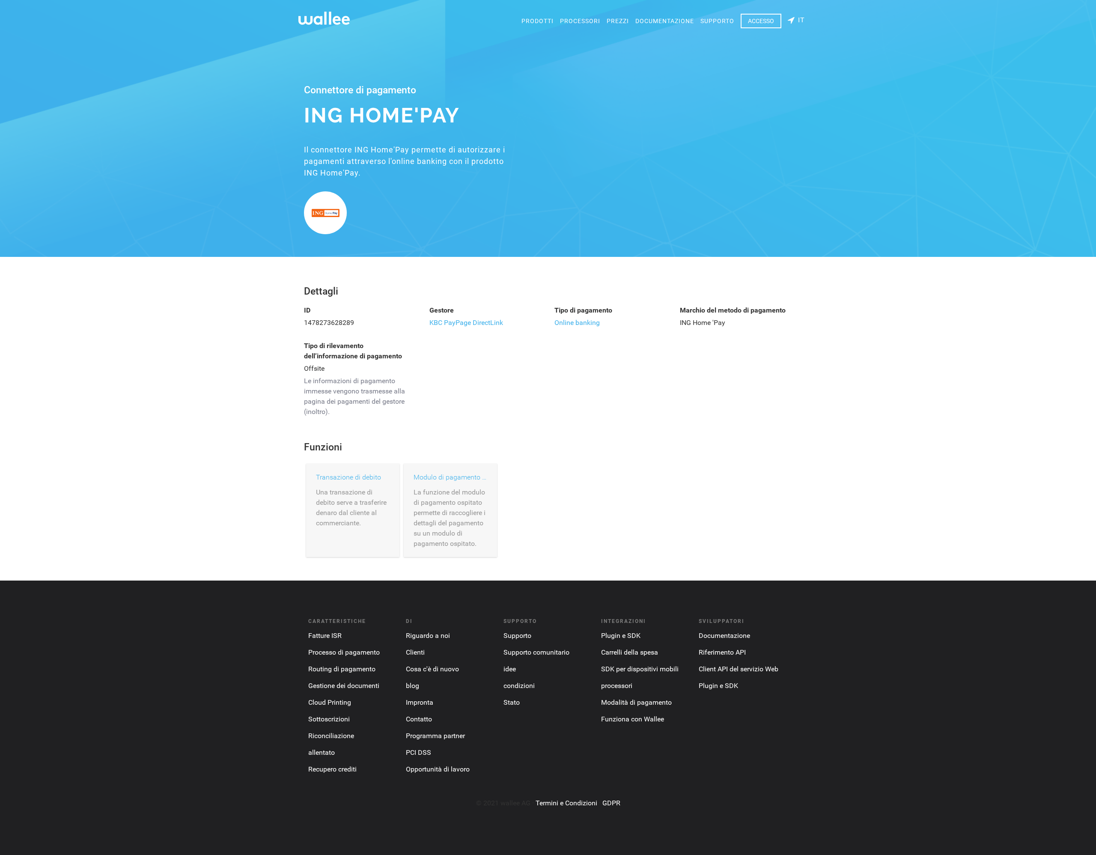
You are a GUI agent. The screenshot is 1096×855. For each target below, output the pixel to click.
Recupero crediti (332, 769)
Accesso (761, 21)
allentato (321, 752)
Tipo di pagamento (583, 310)
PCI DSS (418, 752)
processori (580, 21)
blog (412, 686)
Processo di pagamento (344, 652)
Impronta (419, 702)
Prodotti (537, 21)
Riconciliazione (331, 736)
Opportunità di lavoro (438, 769)
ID (307, 310)
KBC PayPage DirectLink (466, 323)
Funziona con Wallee (632, 719)
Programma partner (435, 736)
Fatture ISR (325, 636)
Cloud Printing (329, 702)
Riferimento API (722, 652)
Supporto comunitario (536, 652)
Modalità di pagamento (636, 702)
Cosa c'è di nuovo (432, 669)
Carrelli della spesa (629, 652)
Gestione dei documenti (343, 686)
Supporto (717, 21)
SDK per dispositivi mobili (640, 669)
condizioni (519, 686)
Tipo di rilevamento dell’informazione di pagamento (353, 351)
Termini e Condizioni (566, 803)
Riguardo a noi (428, 636)
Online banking (577, 323)
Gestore (441, 310)
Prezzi (618, 21)
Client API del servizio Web (738, 669)
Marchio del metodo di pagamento (733, 310)
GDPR (611, 803)
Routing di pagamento (341, 669)
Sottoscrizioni (329, 719)
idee (509, 669)
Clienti (415, 652)
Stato (511, 702)
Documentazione (664, 21)
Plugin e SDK (620, 636)
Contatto (419, 719)
